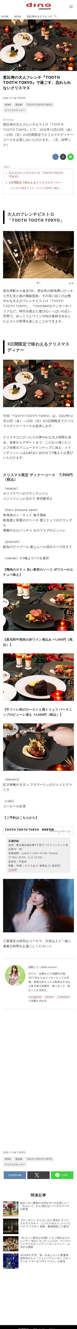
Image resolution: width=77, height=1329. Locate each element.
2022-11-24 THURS (14, 97)
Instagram (35, 996)
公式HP (13, 869)
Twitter (49, 996)
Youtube (62, 996)
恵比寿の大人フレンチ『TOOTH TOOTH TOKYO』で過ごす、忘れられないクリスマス (37, 82)
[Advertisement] (38, 1064)
